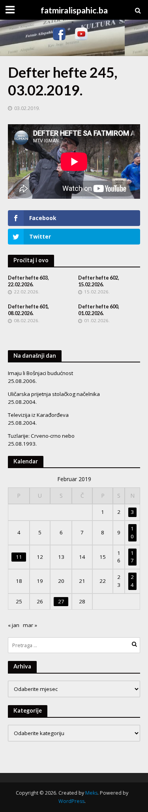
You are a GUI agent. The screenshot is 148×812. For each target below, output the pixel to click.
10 (132, 532)
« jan (13, 625)
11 (19, 556)
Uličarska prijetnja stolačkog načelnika (54, 394)
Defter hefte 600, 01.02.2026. (98, 310)
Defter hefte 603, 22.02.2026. (28, 281)
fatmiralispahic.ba (74, 10)
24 (132, 580)
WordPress (71, 801)
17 (132, 556)
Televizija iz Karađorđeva (38, 414)
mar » (30, 625)
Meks (91, 793)
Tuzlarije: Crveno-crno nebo (41, 435)
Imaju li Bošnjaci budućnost (40, 373)
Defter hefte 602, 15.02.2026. (98, 281)
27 (61, 601)
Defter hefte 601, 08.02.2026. (28, 310)
